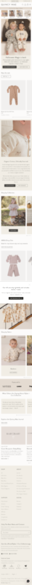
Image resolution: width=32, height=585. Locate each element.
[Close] (29, 285)
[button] (28, 581)
